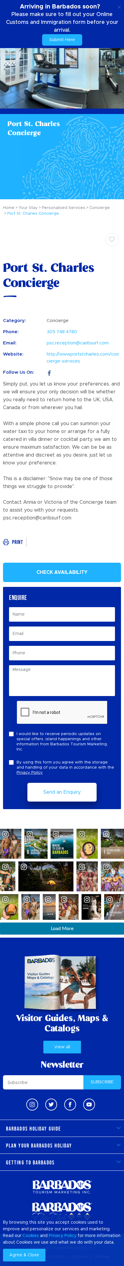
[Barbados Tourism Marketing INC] (62, 1186)
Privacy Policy (30, 773)
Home (8, 208)
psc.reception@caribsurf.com (78, 343)
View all (62, 1047)
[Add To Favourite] (112, 239)
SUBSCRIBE (102, 1082)
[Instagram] (32, 1104)
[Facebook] (49, 372)
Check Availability (62, 572)
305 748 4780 (62, 332)
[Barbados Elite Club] (62, 1212)
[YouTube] (89, 1104)
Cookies (31, 1236)
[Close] (119, 6)
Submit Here (62, 40)
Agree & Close (24, 1255)
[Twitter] (51, 1104)
